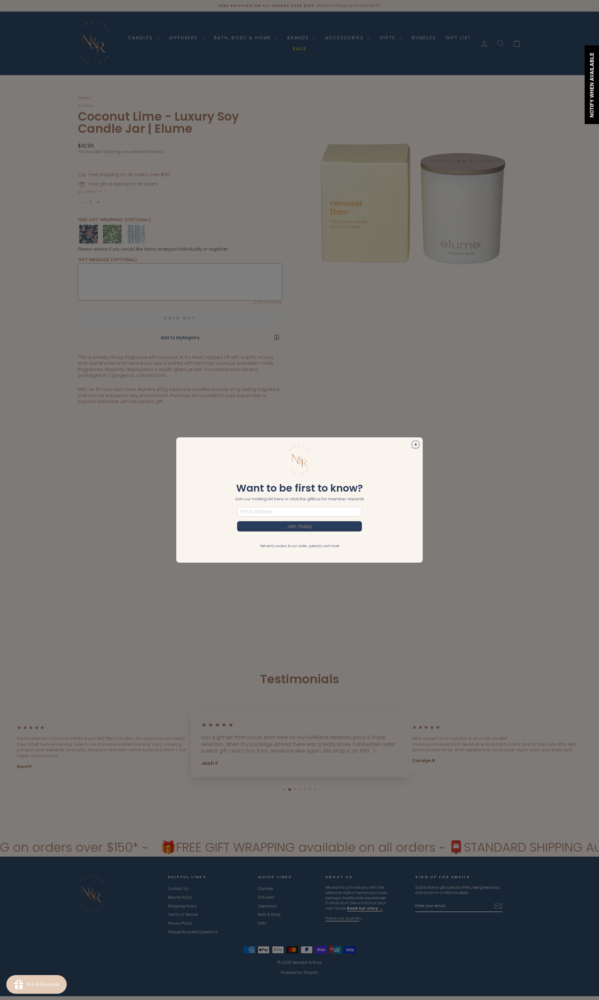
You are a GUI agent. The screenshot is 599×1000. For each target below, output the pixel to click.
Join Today (299, 526)
